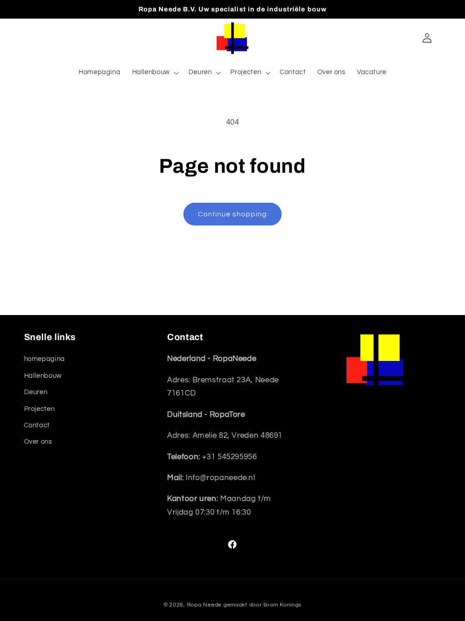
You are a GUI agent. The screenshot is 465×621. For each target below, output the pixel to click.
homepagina (44, 359)
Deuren (36, 392)
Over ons (38, 441)
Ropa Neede (204, 604)
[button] (154, 73)
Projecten (39, 409)
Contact (37, 425)
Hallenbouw (43, 375)
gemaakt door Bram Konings (262, 604)
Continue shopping (232, 214)
